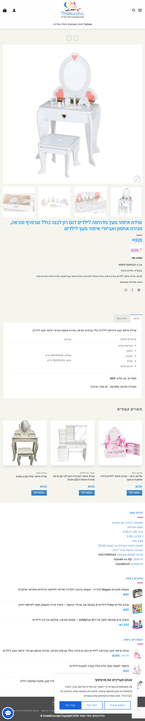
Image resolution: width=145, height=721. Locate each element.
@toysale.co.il (123, 559)
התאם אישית (117, 705)
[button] (140, 10)
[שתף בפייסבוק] (132, 290)
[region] (95, 693)
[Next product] (76, 38)
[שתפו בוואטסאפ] (139, 290)
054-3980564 (107, 555)
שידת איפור (110, 276)
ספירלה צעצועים (128, 282)
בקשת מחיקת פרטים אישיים (25, 710)
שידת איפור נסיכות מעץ (48, 276)
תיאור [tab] (136, 318)
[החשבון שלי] (14, 10)
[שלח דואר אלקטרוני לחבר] (126, 290)
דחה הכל (92, 705)
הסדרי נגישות (48, 710)
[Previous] (134, 114)
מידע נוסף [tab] (122, 318)
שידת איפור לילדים (126, 276)
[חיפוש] (133, 10)
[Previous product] (69, 38)
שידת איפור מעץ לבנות (72, 276)
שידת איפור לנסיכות (94, 276)
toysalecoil (123, 564)
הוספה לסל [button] (134, 492)
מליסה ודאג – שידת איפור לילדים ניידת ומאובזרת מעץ (121, 478)
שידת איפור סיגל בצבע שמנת (31, 476)
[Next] (7, 114)
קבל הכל (70, 705)
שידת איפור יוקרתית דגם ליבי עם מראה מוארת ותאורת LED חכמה (74, 478)
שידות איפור (127, 270)
